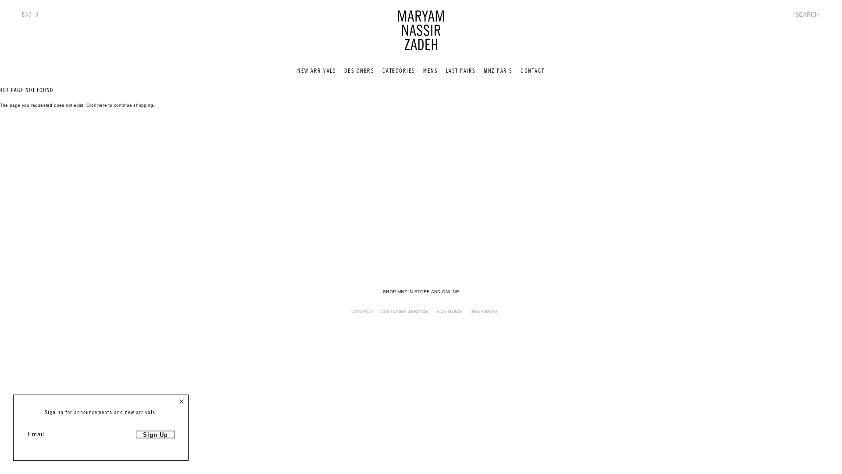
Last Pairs (461, 71)
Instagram (484, 311)
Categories (398, 71)
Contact (361, 311)
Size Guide (449, 311)
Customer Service (404, 311)
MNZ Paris (498, 71)
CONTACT (533, 71)
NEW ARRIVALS (316, 71)
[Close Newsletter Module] (181, 401)
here (102, 105)
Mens (430, 71)
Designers (359, 71)
